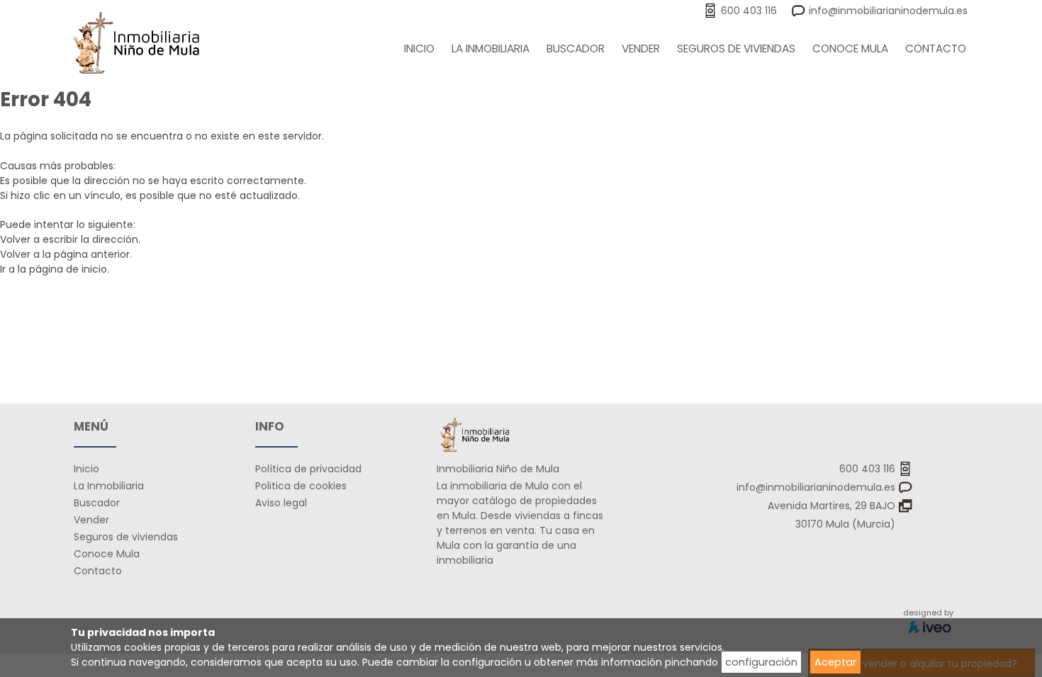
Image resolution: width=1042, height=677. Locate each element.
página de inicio (68, 269)
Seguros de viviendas (736, 48)
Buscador (576, 48)
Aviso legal (281, 503)
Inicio (419, 48)
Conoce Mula (850, 48)
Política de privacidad (308, 469)
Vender (641, 48)
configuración (761, 662)
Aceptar (835, 662)
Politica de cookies (301, 486)
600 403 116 (868, 469)
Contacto (935, 48)
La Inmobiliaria (491, 48)
